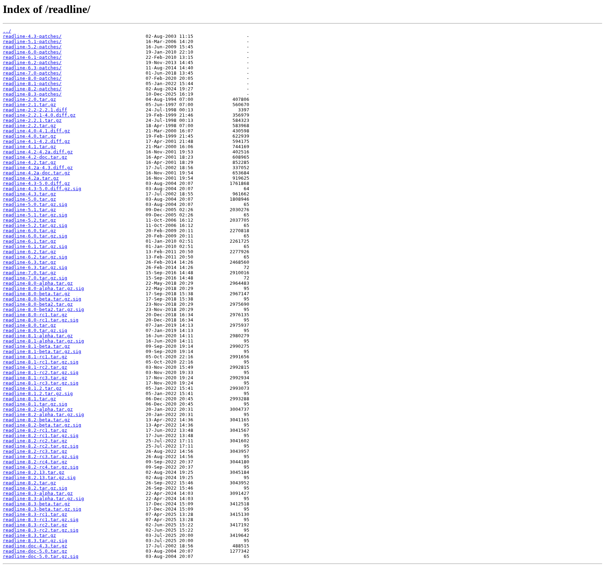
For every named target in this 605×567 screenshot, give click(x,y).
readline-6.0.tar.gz (29, 230)
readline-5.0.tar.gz (29, 199)
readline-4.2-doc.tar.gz (35, 157)
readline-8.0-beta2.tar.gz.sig (43, 309)
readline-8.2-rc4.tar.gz (35, 461)
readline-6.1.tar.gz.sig (35, 246)
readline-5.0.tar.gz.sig (35, 204)
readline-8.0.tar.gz (29, 325)
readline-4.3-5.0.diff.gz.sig (42, 188)
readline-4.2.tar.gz (29, 162)
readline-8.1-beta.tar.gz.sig (42, 351)
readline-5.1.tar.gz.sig (35, 214)
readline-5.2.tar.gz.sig (35, 225)
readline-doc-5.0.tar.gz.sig (40, 556)
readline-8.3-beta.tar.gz (36, 503)
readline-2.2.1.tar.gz (32, 120)
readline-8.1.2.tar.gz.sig (38, 393)
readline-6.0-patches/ (32, 52)
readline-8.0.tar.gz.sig (35, 330)
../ (7, 31)
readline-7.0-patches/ (32, 73)
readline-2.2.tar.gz (29, 125)
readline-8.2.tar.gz (29, 482)
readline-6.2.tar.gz (29, 251)
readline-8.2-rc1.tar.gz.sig (40, 435)
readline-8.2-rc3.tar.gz (35, 451)
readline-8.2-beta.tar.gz (36, 419)
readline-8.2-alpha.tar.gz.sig (43, 414)
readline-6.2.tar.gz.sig (35, 257)
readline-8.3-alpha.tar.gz (38, 493)
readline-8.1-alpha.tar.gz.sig (43, 341)
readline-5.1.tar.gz (29, 209)
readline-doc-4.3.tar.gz (35, 545)
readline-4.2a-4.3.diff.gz (38, 167)
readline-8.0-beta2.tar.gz (38, 304)
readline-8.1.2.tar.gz (32, 388)
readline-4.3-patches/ (32, 36)
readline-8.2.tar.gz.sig (35, 488)
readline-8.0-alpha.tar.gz (38, 283)
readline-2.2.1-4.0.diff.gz (39, 115)
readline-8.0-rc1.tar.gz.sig (40, 320)
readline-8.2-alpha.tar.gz (38, 409)
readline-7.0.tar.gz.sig (35, 278)
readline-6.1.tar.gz (29, 241)
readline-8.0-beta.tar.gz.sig (42, 299)
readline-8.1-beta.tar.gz (36, 346)
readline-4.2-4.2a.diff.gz (38, 151)
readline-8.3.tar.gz (29, 535)
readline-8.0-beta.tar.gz (36, 293)
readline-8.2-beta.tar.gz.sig (42, 425)
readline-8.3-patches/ (32, 94)
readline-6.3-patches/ (32, 67)
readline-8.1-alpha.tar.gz (38, 335)
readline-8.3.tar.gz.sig (35, 540)
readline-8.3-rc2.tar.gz (35, 524)
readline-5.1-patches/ (32, 41)
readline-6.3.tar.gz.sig (35, 267)
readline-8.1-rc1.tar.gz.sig (40, 362)
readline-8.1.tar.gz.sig (35, 404)
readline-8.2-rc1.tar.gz (35, 430)
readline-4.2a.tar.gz (31, 178)
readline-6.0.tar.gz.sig (35, 235)
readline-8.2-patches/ (32, 88)
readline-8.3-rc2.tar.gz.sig (40, 530)
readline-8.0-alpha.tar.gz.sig (43, 288)
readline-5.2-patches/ (32, 46)
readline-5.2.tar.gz (29, 220)
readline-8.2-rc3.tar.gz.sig (40, 456)
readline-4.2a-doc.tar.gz (36, 172)
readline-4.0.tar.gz (29, 136)
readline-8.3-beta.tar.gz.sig (42, 509)
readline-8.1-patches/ (32, 83)
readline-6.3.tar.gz (29, 262)
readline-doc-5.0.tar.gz (35, 551)
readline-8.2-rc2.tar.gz (35, 440)
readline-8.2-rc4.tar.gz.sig (40, 467)
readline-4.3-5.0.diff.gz (36, 183)
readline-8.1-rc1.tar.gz (35, 356)
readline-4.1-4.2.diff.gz (36, 141)
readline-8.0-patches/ (32, 78)
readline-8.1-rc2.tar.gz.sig (40, 372)
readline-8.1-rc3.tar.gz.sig (40, 383)
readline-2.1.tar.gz (29, 104)
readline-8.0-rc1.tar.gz (35, 314)
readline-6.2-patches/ (32, 62)
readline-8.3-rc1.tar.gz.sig (40, 519)
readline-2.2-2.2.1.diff (35, 109)
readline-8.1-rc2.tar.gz (35, 367)
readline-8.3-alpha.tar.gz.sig (43, 498)
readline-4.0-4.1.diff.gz (36, 130)
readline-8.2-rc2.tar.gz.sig (40, 446)
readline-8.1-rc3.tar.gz (35, 377)
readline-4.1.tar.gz (29, 146)
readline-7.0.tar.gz (29, 272)
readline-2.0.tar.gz (29, 99)
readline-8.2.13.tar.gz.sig (39, 477)
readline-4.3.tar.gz (29, 193)
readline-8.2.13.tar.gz (33, 472)
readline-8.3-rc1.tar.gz (35, 514)
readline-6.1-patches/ (32, 57)
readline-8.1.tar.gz (29, 398)
